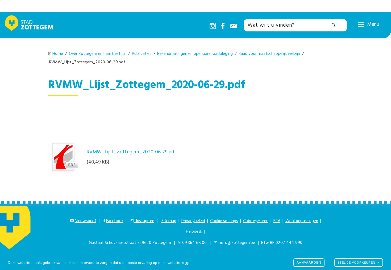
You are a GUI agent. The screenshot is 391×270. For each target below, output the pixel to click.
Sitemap (168, 221)
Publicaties (141, 53)
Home (57, 53)
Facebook (114, 221)
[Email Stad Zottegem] (233, 26)
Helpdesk (194, 231)
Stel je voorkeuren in (359, 262)
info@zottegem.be (236, 242)
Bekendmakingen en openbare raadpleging (195, 53)
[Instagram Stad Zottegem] (212, 26)
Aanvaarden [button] (309, 262)
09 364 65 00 (194, 242)
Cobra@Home (255, 221)
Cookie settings (224, 221)
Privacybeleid (193, 221)
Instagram (144, 221)
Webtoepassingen (301, 221)
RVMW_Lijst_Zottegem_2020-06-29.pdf (131, 152)
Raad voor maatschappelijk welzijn (269, 53)
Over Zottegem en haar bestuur (97, 53)
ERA (276, 221)
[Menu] (361, 24)
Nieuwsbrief (85, 221)
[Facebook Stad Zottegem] (223, 26)
